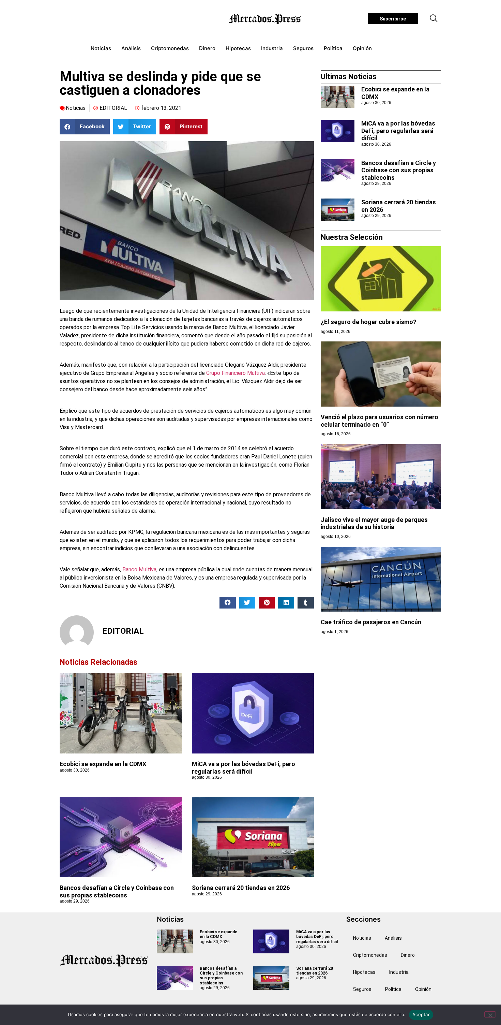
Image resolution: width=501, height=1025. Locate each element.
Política (333, 48)
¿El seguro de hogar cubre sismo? (368, 321)
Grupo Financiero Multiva (235, 373)
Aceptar (421, 1014)
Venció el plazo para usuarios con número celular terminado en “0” (379, 420)
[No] (490, 1014)
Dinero (207, 48)
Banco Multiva (138, 569)
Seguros (303, 48)
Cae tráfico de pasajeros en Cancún (371, 622)
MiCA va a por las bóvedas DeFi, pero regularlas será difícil (243, 767)
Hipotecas (238, 48)
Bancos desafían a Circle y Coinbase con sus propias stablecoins (117, 891)
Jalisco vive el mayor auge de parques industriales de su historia (374, 523)
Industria (272, 48)
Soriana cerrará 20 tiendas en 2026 (241, 887)
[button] (434, 19)
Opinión (362, 48)
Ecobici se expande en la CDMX (103, 763)
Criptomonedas (170, 48)
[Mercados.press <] (265, 19)
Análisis (131, 48)
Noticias (101, 48)
